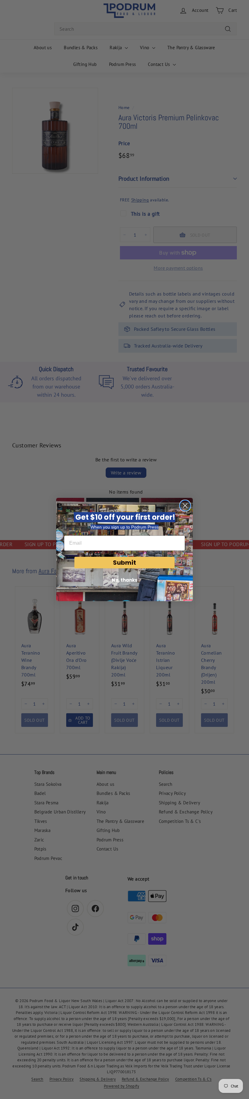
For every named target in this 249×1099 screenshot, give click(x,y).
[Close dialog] (185, 505)
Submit (124, 562)
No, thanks (125, 580)
